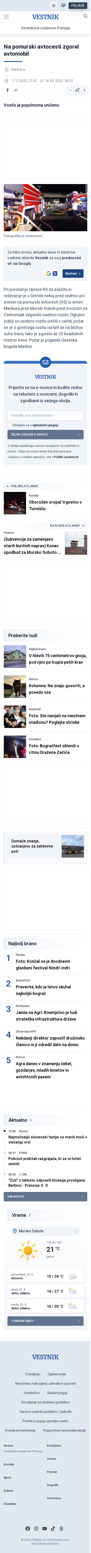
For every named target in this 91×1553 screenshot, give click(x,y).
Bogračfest (23, 980)
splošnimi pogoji (45, 425)
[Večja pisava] (84, 90)
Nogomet (35, 709)
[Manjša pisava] (70, 90)
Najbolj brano (37, 649)
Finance (9, 532)
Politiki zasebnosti (66, 457)
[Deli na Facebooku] (7, 90)
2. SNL (23, 1174)
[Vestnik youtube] (44, 1528)
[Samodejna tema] (53, 5)
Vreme (19, 1215)
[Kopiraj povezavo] (16, 90)
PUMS (23, 1153)
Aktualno (17, 1120)
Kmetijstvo (23, 1006)
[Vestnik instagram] (36, 1528)
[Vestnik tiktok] (53, 1528)
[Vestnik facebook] (28, 1528)
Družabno (35, 739)
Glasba (20, 954)
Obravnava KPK (26, 1031)
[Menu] (6, 17)
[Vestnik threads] (61, 1528)
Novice (33, 679)
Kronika (33, 495)
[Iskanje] (85, 16)
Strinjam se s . (36, 425)
